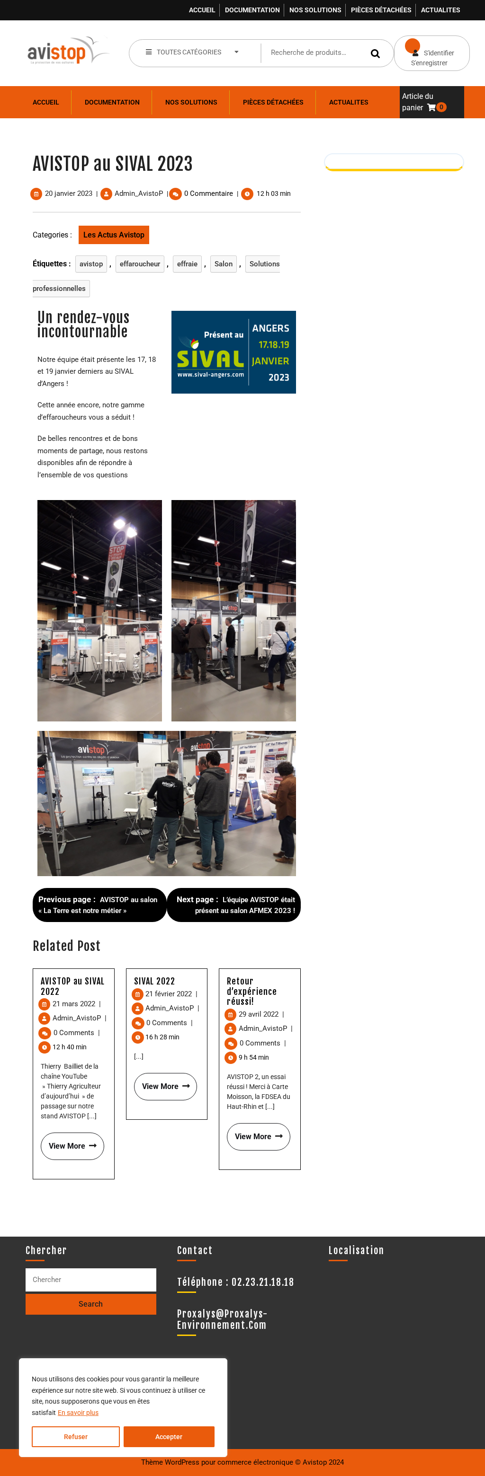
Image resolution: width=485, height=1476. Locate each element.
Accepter (168, 1437)
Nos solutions (315, 10)
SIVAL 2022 (154, 981)
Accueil (202, 10)
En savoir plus (78, 1412)
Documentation (252, 10)
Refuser (76, 1437)
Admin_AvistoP (139, 193)
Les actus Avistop (113, 234)
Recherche (377, 53)
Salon (224, 264)
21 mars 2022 (77, 1004)
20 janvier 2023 (68, 193)
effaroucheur (140, 264)
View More (63, 1142)
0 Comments (77, 1032)
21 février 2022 (171, 994)
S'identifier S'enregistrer (424, 51)
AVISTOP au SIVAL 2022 (73, 986)
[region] (123, 1407)
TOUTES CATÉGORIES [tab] (189, 52)
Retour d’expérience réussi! (252, 991)
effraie (187, 264)
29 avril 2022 (261, 1014)
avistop (91, 264)
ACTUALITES (440, 10)
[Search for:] (91, 1280)
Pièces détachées (381, 10)
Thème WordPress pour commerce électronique (217, 1462)
